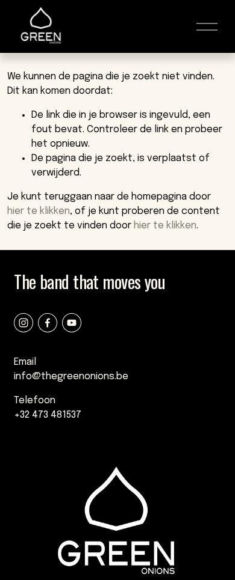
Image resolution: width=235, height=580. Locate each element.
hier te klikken (38, 211)
